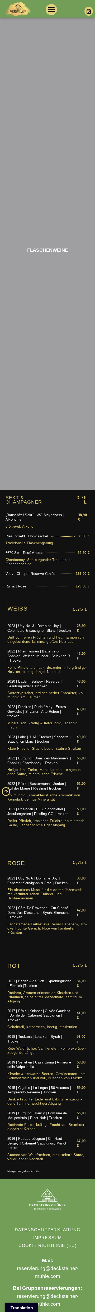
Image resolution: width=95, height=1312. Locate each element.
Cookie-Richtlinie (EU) (47, 1245)
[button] (51, 9)
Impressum (47, 1237)
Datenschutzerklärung (47, 1230)
